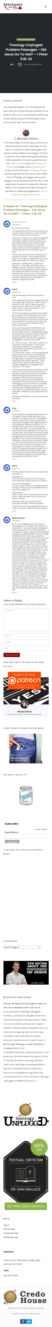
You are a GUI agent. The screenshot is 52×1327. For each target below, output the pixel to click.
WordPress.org (10, 1237)
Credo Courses (17, 163)
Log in (6, 1225)
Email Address (12, 832)
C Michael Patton (26, 139)
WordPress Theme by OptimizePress (26, 1314)
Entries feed (9, 1229)
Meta (6, 1218)
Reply (14, 282)
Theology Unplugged (26, 40)
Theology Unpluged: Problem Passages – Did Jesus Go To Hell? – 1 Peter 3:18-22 (26, 52)
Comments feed (10, 1233)
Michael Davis (19, 222)
